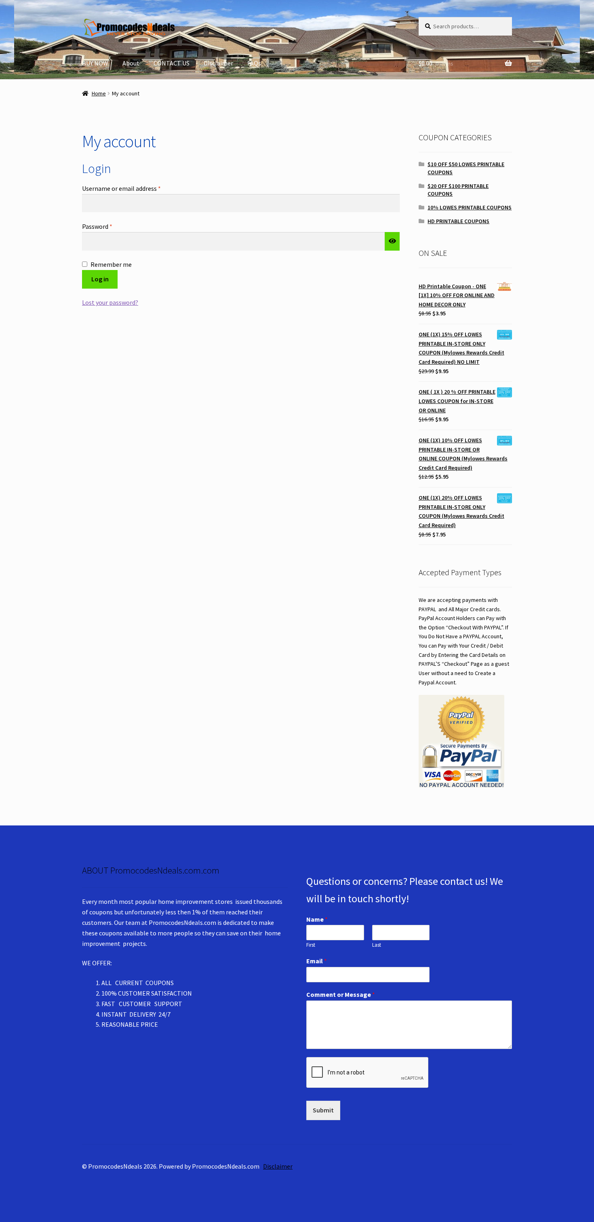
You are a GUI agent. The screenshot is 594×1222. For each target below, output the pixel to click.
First (310, 945)
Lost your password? (110, 302)
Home (99, 93)
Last (376, 945)
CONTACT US (172, 63)
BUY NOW (95, 63)
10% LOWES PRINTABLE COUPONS (470, 207)
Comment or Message (340, 994)
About (130, 63)
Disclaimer (218, 63)
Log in (100, 279)
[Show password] (392, 241)
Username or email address (133, 188)
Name (317, 919)
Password (109, 226)
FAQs (254, 63)
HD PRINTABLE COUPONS (458, 221)
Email (316, 961)
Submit (323, 1110)
